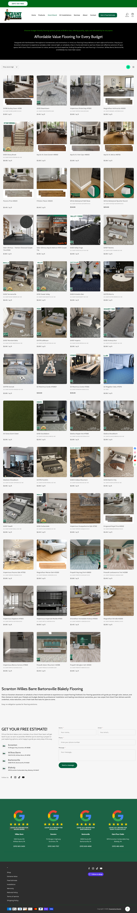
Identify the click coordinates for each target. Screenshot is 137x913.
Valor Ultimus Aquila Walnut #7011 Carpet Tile (52, 249)
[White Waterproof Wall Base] (85, 183)
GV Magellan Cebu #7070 (113, 387)
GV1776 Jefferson (43, 340)
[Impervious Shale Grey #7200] (85, 90)
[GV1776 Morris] (119, 276)
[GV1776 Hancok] (18, 369)
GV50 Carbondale (43, 526)
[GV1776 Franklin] (52, 462)
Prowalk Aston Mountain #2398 (48, 665)
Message (62, 748)
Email (100, 728)
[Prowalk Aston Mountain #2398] (52, 647)
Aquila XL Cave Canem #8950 (47, 155)
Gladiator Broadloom (10, 480)
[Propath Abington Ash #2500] (85, 647)
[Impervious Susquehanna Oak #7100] (85, 508)
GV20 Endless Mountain (79, 480)
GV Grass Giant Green (11, 434)
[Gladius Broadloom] (119, 416)
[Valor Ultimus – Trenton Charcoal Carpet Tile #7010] (18, 230)
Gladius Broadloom (111, 434)
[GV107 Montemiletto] (18, 323)
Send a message (68, 765)
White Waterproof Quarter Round (115, 201)
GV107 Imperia (75, 340)
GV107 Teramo (109, 248)
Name (61, 728)
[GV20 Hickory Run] (119, 323)
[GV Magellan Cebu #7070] (119, 369)
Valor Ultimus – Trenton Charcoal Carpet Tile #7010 (17, 249)
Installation (11, 884)
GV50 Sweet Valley (43, 294)
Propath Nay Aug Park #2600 (80, 572)
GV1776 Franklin (42, 480)
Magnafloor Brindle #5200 (113, 619)
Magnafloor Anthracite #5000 (115, 108)
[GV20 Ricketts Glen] (85, 276)
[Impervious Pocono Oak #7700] (18, 554)
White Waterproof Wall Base (80, 201)
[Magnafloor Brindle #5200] (119, 601)
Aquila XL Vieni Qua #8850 (80, 155)
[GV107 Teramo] (119, 230)
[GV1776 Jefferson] (52, 323)
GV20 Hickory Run (110, 340)
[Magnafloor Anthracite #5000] (119, 90)
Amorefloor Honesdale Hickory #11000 (84, 619)
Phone (61, 738)
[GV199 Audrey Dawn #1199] (18, 90)
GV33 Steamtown (43, 108)
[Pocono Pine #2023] (18, 183)
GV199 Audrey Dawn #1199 (12, 108)
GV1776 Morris (109, 294)
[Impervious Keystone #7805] (18, 601)
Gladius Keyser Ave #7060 (79, 434)
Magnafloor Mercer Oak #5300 (48, 572)
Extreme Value (12, 876)
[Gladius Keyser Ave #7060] (85, 416)
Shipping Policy (12, 900)
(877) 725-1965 (18, 4)
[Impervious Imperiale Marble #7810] (52, 601)
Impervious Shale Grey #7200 (80, 108)
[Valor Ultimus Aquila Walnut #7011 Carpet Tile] (52, 230)
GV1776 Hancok (8, 387)
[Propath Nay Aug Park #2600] (85, 554)
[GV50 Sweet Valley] (52, 276)
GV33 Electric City (110, 480)
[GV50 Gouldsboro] (52, 416)
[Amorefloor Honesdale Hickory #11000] (85, 601)
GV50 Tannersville (9, 294)
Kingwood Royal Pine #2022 (114, 526)
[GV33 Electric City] (119, 462)
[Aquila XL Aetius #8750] (119, 137)
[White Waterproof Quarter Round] (119, 183)
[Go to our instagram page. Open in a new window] (15, 777)
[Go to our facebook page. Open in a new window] (11, 777)
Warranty (10, 888)
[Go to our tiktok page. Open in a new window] (19, 777)
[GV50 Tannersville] (18, 276)
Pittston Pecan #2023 (45, 201)
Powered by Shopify (115, 909)
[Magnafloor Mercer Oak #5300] (52, 554)
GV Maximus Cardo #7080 (79, 387)
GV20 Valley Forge (76, 248)
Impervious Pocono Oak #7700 (14, 572)
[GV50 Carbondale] (52, 508)
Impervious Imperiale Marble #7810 (49, 619)
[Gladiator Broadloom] (18, 462)
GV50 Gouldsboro (43, 434)
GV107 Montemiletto (10, 340)
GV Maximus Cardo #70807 (47, 387)
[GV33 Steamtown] (52, 90)
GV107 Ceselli (8, 526)
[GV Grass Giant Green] (18, 416)
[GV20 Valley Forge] (85, 230)
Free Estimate (12, 880)
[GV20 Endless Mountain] (85, 462)
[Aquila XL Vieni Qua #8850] (85, 137)
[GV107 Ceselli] (18, 508)
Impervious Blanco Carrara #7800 (15, 665)
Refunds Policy (12, 892)
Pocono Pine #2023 (10, 201)
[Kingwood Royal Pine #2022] (119, 508)
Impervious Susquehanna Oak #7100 (83, 526)
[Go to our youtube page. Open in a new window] (23, 777)
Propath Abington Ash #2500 (80, 665)
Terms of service (13, 896)
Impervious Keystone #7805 (13, 619)
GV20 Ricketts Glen (77, 294)
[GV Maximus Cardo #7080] (85, 369)
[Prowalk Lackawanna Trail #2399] (119, 554)
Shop (9, 872)
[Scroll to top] (127, 909)
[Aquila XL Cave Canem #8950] (52, 137)
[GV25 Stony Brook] (18, 137)
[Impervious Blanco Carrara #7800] (18, 647)
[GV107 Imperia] (85, 323)
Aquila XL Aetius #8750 (112, 155)
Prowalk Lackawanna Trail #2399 (116, 572)
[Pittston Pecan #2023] (52, 183)
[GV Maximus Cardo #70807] (52, 369)
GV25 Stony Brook (9, 155)
